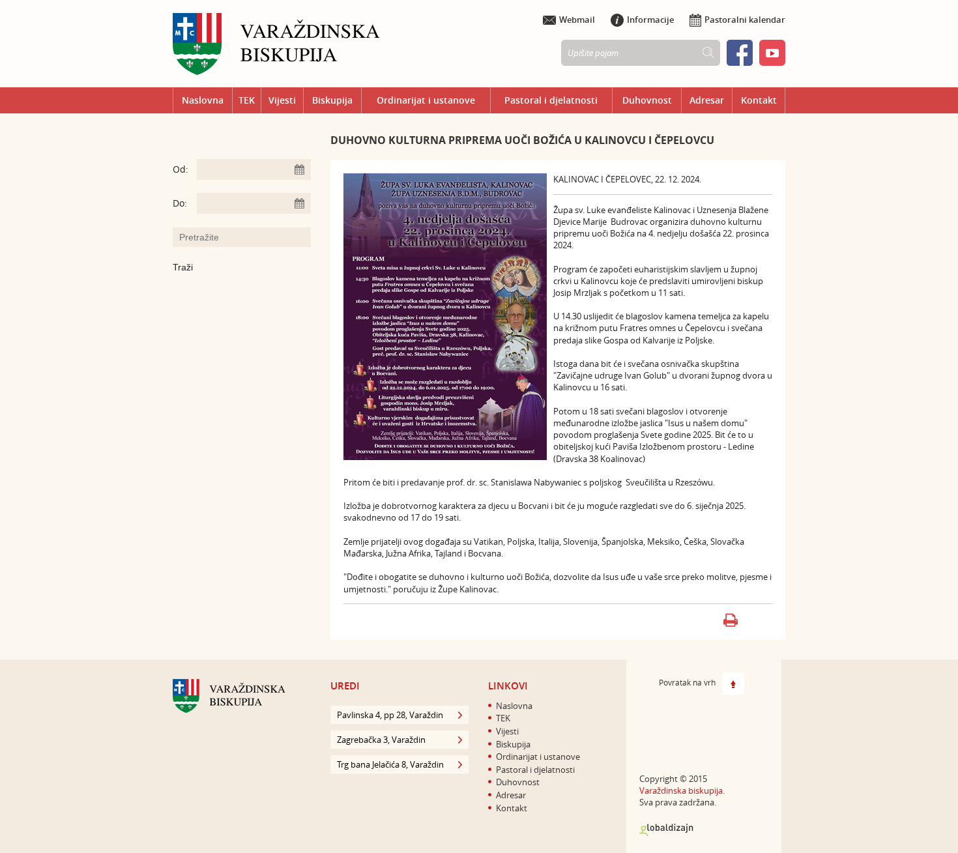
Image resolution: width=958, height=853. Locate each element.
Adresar (706, 100)
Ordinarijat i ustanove (426, 100)
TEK (247, 100)
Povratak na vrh (687, 682)
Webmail (577, 19)
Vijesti (282, 100)
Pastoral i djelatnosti (551, 100)
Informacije (650, 19)
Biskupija (332, 100)
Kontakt (759, 100)
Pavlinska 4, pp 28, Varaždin (390, 715)
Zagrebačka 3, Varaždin (381, 739)
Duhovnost (647, 100)
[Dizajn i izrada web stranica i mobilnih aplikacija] (666, 830)
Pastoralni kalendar (744, 19)
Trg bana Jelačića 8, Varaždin (390, 764)
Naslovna (203, 100)
